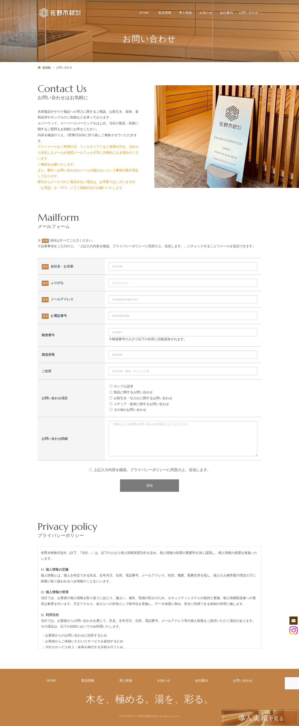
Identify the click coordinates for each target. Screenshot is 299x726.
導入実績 (185, 12)
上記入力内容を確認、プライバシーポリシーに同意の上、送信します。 (152, 470)
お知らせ (205, 12)
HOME (144, 12)
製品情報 (164, 12)
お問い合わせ (248, 12)
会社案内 (226, 12)
